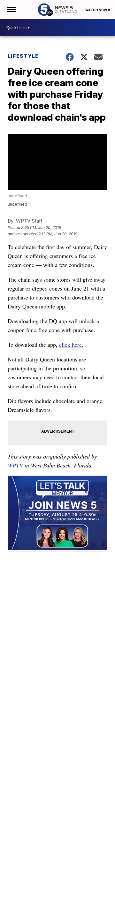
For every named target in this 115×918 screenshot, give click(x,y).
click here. (71, 344)
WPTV (15, 465)
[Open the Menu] (11, 10)
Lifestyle (23, 56)
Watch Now (96, 10)
